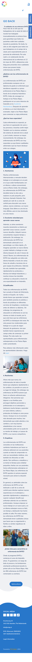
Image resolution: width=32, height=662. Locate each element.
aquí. (7, 353)
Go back (9, 21)
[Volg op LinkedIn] (16, 10)
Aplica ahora (16, 584)
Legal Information (9, 639)
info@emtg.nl (7, 627)
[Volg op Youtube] (19, 10)
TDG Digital (13, 649)
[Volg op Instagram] (12, 10)
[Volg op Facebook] (9, 10)
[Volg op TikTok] (23, 10)
